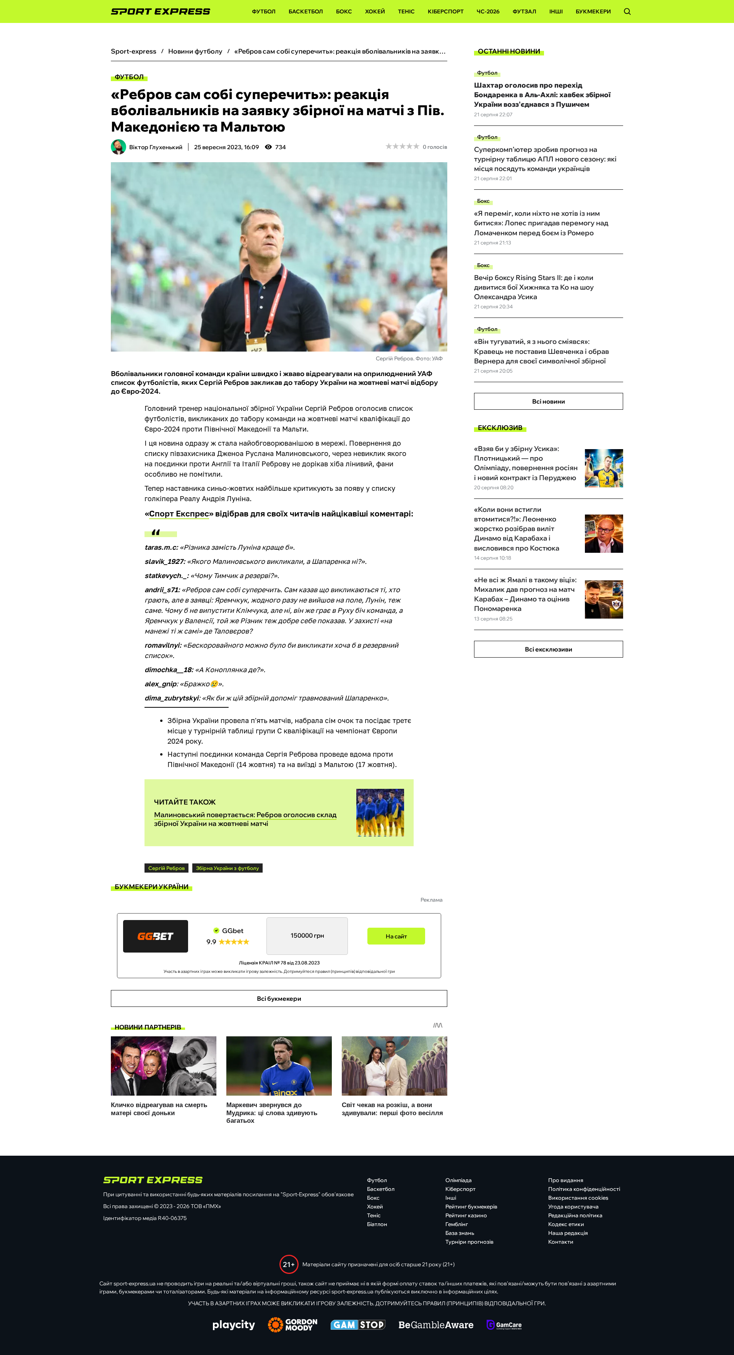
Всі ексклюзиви (548, 649)
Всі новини (548, 401)
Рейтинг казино (466, 1215)
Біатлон (377, 1224)
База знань (459, 1233)
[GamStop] (358, 1325)
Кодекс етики (566, 1224)
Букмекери (593, 11)
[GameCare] (504, 1325)
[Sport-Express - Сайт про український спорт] (156, 11)
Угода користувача (573, 1206)
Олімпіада (458, 1180)
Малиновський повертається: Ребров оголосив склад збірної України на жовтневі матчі (245, 819)
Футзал (524, 11)
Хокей (375, 11)
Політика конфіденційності (584, 1189)
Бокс (344, 11)
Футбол (264, 11)
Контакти (560, 1241)
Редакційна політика (575, 1215)
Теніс (406, 11)
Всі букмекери (279, 998)
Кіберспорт (446, 11)
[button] (627, 11)
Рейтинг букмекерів (471, 1206)
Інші (556, 11)
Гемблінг (456, 1224)
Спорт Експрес (179, 513)
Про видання (565, 1180)
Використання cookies (578, 1197)
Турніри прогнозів (469, 1241)
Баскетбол (306, 11)
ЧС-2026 (488, 11)
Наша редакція (568, 1233)
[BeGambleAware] (436, 1325)
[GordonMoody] (292, 1325)
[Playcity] (234, 1326)
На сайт (396, 936)
